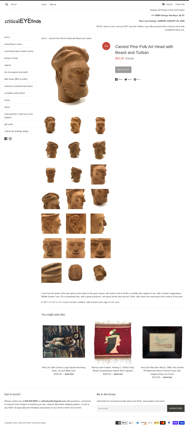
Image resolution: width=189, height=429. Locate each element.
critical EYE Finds (24, 423)
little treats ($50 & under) (16, 79)
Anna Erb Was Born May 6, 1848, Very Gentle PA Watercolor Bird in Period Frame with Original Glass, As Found (162, 370)
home (7, 100)
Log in (44, 4)
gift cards (8, 124)
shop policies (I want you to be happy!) (18, 115)
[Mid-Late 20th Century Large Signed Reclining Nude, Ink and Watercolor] (63, 342)
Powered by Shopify (38, 423)
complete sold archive (14, 93)
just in (7, 37)
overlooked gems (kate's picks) (18, 51)
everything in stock (13, 44)
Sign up (53, 4)
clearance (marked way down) (18, 86)
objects (7, 65)
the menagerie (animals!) (16, 72)
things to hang (11, 58)
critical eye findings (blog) (16, 131)
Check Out (180, 4)
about (7, 107)
